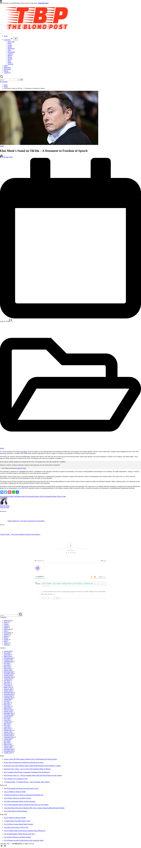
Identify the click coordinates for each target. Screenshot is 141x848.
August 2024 (8, 816)
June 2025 (7, 802)
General (6, 763)
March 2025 (7, 806)
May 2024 (7, 821)
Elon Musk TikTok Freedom (41, 496)
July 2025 (7, 801)
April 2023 (7, 844)
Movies (6, 773)
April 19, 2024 (21, 468)
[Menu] (1, 33)
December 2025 (9, 795)
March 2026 (7, 794)
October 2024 (8, 813)
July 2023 (7, 838)
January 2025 (8, 807)
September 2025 (9, 799)
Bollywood (7, 758)
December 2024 (9, 809)
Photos (6, 775)
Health (6, 765)
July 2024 (7, 818)
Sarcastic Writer (4, 506)
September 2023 (9, 835)
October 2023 (8, 833)
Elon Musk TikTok (12, 496)
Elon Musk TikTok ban (25, 496)
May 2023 (7, 842)
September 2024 (9, 814)
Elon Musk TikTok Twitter (58, 496)
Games (6, 761)
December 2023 (9, 830)
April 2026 (7, 792)
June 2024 (7, 819)
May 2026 (7, 790)
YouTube (6, 782)
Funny (6, 760)
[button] (19, 80)
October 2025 (8, 797)
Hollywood (7, 767)
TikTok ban (24, 486)
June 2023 (7, 840)
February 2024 (8, 826)
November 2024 (9, 811)
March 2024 (7, 825)
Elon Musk (23, 451)
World (2, 146)
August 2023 (8, 837)
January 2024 (8, 828)
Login (104, 698)
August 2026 (8, 789)
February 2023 (8, 847)
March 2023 (7, 845)
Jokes (5, 768)
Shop (5, 779)
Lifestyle (6, 772)
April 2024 (7, 823)
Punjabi (6, 777)
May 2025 (7, 804)
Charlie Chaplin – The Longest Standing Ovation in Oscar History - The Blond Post (67, 721)
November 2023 (9, 832)
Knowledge (7, 770)
